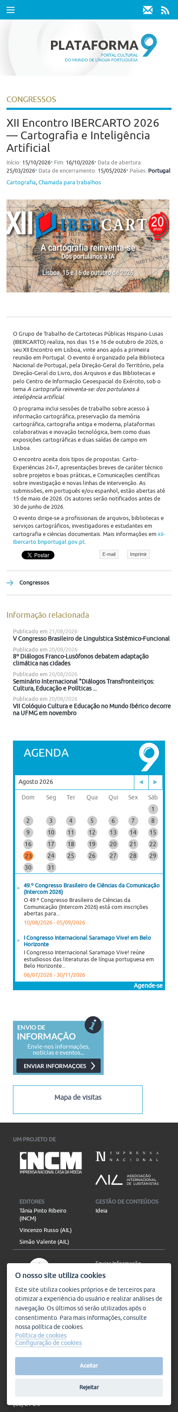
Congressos (34, 583)
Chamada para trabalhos (69, 183)
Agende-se (148, 985)
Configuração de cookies (48, 1343)
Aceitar (89, 1366)
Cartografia (21, 183)
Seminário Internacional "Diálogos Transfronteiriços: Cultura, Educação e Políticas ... (83, 685)
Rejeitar (89, 1387)
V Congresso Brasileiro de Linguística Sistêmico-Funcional (91, 638)
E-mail (108, 554)
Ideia (101, 1211)
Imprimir (138, 554)
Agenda (46, 753)
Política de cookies (41, 1335)
